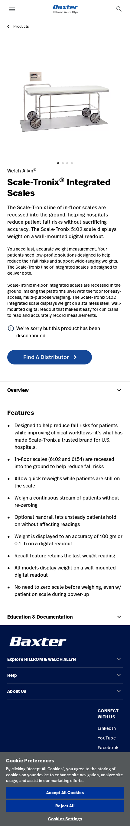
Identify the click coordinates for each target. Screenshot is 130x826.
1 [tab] (58, 163)
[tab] (119, 9)
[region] (65, 789)
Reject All (64, 806)
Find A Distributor (46, 357)
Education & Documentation (65, 616)
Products (21, 26)
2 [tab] (63, 163)
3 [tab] (67, 163)
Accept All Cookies (65, 792)
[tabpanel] (65, 99)
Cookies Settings (65, 818)
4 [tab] (72, 163)
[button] (65, 661)
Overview (65, 390)
